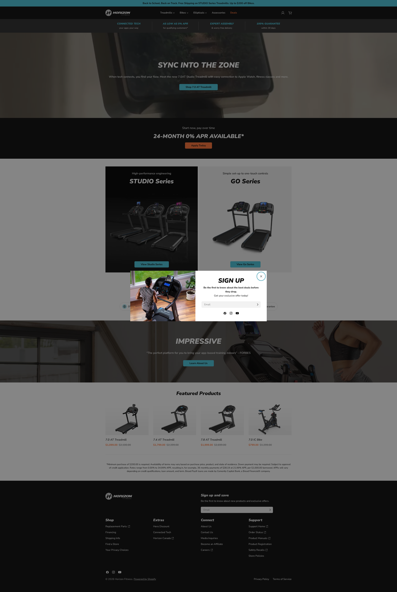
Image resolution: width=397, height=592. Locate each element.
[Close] (261, 276)
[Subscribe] (257, 304)
